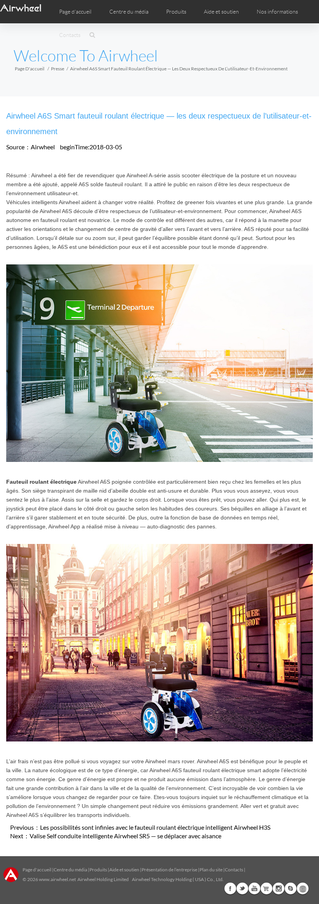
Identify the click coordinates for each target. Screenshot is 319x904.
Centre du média (70, 870)
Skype (290, 888)
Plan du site (211, 870)
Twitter (242, 888)
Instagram (278, 888)
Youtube (254, 888)
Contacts (70, 35)
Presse (57, 69)
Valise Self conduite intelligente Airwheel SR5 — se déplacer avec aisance (125, 835)
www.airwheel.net (57, 879)
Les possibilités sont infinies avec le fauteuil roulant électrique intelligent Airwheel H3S (155, 827)
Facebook (230, 888)
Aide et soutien (221, 12)
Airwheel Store (266, 888)
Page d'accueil (75, 12)
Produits (176, 12)
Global (302, 888)
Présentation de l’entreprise (169, 870)
